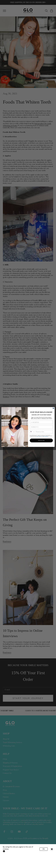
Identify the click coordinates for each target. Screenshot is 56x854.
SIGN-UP (41, 440)
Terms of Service (45, 436)
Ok (44, 849)
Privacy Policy (38, 436)
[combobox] (32, 431)
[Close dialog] (53, 408)
